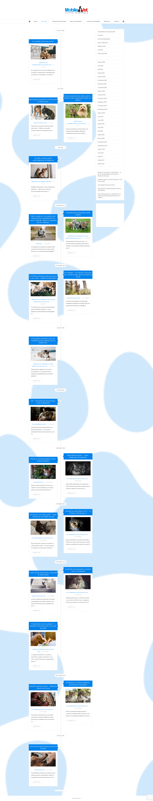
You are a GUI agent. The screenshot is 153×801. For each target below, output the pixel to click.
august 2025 (101, 91)
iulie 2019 (100, 116)
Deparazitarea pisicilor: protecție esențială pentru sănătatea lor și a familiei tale (43, 340)
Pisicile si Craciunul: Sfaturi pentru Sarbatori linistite (43, 460)
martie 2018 (101, 138)
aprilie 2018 (101, 134)
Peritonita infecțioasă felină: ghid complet (78, 214)
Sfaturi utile (47, 64)
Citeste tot (36, 79)
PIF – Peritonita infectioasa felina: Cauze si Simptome (43, 402)
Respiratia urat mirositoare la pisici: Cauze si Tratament (78, 570)
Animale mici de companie (38, 181)
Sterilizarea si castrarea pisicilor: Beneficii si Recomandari (78, 684)
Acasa (35, 21)
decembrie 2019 (102, 98)
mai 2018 (100, 131)
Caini (39, 64)
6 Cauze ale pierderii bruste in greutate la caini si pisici (43, 574)
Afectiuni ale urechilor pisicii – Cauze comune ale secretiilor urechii (43, 516)
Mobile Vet (101, 46)
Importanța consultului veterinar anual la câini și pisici (43, 100)
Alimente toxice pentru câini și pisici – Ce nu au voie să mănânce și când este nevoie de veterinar (109, 174)
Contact (116, 21)
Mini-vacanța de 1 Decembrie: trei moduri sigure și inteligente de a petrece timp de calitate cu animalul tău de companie (43, 219)
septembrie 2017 (102, 145)
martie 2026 (101, 73)
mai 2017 (100, 156)
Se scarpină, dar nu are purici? (43, 41)
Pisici (42, 64)
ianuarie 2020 (101, 94)
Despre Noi (107, 21)
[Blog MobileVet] (76, 10)
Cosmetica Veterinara (93, 21)
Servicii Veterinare (75, 21)
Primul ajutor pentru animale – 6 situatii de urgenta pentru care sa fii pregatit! (43, 626)
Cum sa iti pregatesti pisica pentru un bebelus (43, 747)
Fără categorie (102, 42)
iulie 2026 (100, 65)
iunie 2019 (101, 120)
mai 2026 (100, 69)
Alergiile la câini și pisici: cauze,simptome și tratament (43, 159)
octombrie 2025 (102, 87)
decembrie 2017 (102, 142)
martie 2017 (101, 163)
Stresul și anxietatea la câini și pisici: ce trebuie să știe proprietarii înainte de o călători (78, 98)
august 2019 (101, 113)
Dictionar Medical (37, 424)
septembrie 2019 (102, 109)
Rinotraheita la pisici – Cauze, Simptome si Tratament (78, 456)
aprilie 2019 (101, 124)
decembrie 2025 (102, 80)
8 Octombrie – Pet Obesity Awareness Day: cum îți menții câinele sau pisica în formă (78, 275)
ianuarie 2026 (101, 76)
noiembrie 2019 (102, 102)
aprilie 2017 (101, 160)
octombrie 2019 (102, 105)
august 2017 (101, 149)
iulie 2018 (100, 127)
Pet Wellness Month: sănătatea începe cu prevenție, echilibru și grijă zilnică (43, 277)
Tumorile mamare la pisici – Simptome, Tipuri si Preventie (43, 687)
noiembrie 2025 (102, 84)
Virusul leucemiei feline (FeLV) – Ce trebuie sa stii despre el (78, 512)
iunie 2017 (101, 153)
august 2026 (101, 62)
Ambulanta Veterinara (59, 21)
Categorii (44, 21)
